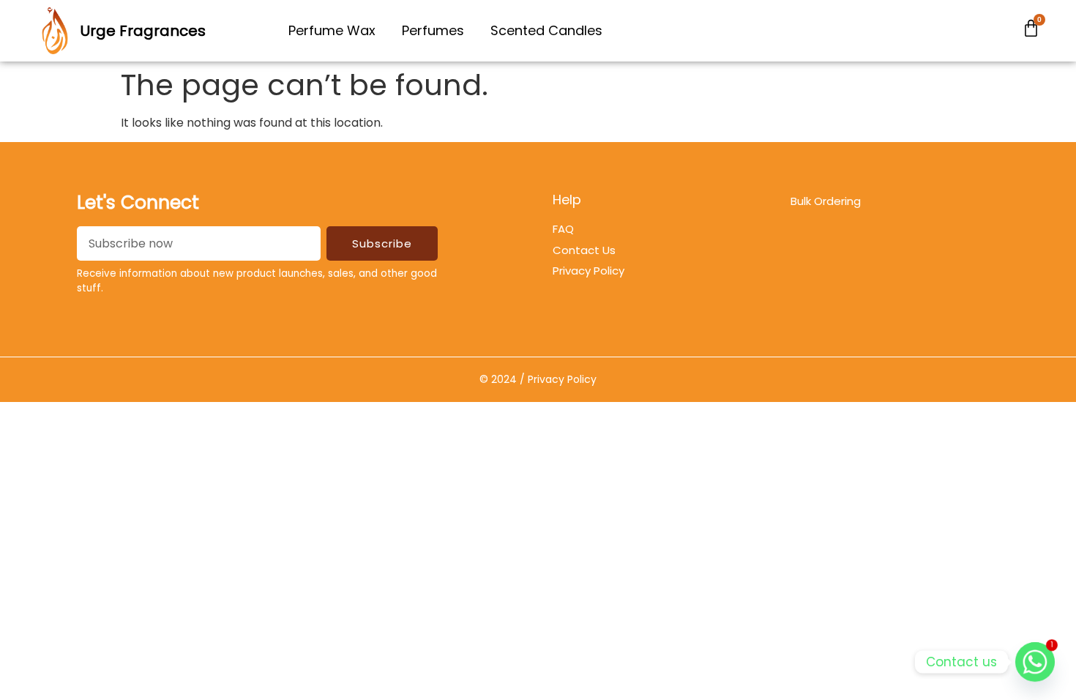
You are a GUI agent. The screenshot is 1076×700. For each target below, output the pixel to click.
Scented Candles (546, 30)
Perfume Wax (332, 30)
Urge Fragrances (143, 31)
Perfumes (433, 30)
